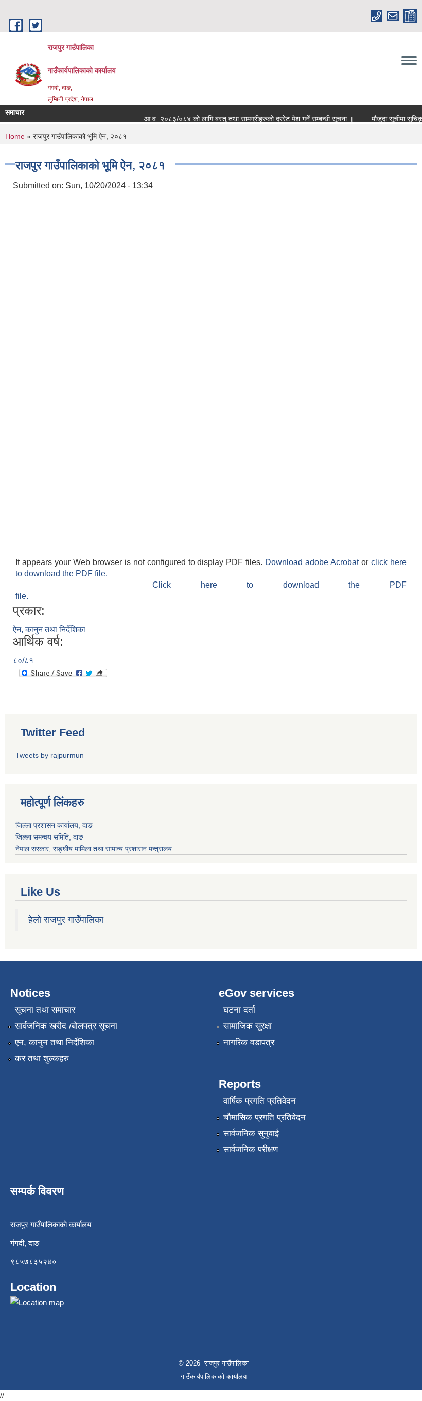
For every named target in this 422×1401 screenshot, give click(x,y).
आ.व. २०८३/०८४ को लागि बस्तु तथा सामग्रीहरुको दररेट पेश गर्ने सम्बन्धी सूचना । (242, 119)
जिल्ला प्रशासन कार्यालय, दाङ (54, 825)
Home (15, 136)
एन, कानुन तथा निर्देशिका (54, 1042)
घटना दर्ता (239, 1010)
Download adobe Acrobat (313, 562)
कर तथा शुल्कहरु (42, 1058)
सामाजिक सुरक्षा (247, 1026)
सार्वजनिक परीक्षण (250, 1149)
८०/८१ (23, 660)
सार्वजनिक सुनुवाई (251, 1133)
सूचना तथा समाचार (45, 1010)
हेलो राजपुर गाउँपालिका (65, 920)
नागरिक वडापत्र (248, 1042)
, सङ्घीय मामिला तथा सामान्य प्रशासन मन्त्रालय (110, 849)
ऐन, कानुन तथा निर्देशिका (49, 629)
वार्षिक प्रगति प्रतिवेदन (259, 1101)
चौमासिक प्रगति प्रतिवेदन (264, 1117)
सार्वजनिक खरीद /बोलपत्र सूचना (66, 1026)
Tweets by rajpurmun (49, 755)
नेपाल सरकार (32, 849)
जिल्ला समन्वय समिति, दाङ (49, 837)
